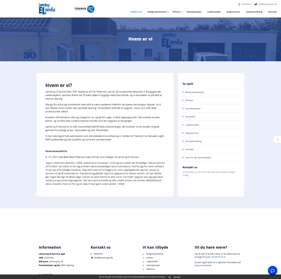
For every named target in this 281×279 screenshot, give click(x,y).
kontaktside (206, 265)
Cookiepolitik (47, 274)
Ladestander (192, 124)
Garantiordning (193, 141)
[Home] (48, 9)
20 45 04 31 (246, 4)
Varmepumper (193, 108)
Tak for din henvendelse (198, 157)
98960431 (98, 253)
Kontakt (189, 149)
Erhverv (189, 100)
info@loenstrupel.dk (267, 4)
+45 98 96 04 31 (218, 257)
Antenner (190, 116)
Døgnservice (192, 133)
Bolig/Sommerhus (194, 92)
